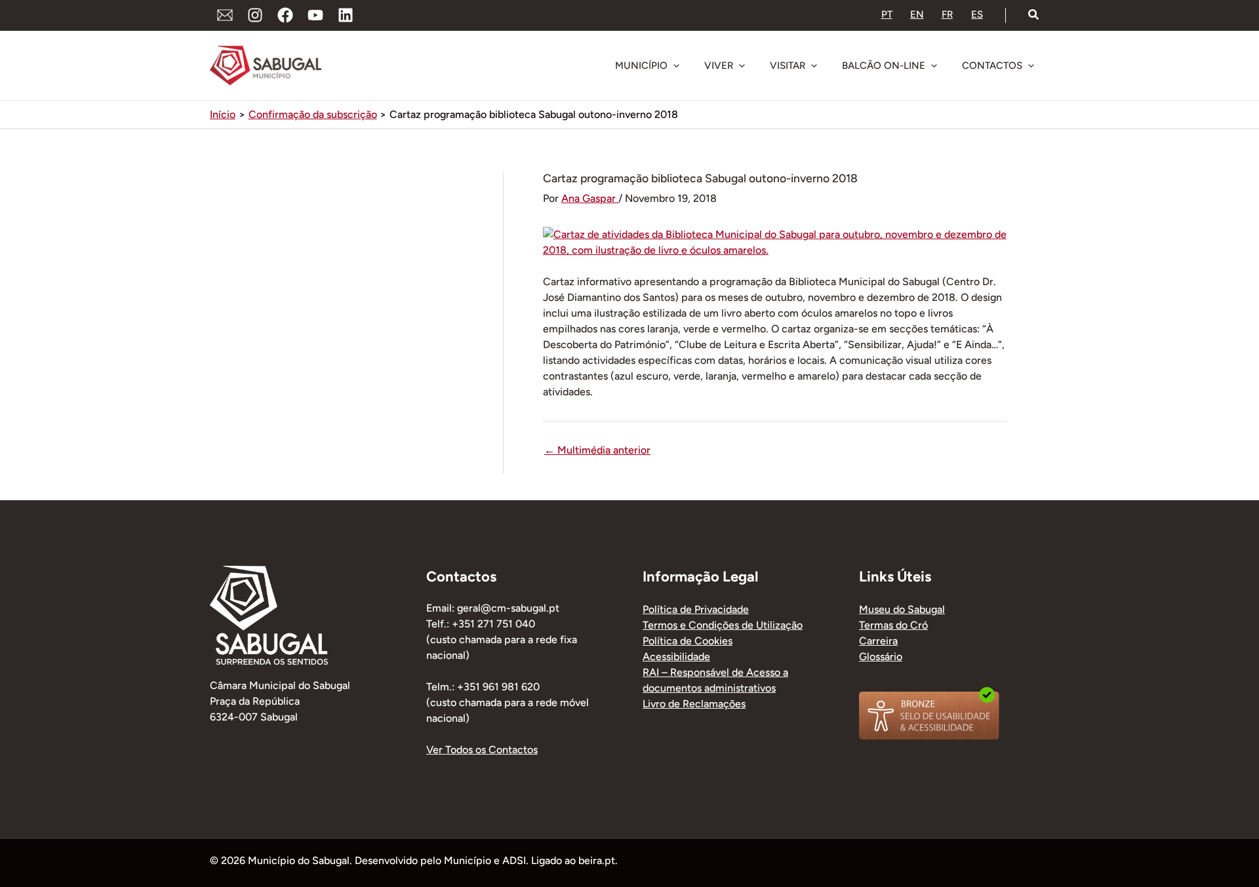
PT (886, 14)
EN (917, 14)
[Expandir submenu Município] (676, 65)
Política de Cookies (687, 641)
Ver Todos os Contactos (482, 749)
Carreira (878, 641)
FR (947, 14)
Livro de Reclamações (694, 704)
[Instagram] (255, 15)
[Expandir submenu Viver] (741, 65)
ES (977, 14)
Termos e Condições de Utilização (723, 625)
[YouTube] (315, 15)
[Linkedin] (345, 15)
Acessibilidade (676, 656)
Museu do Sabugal (902, 609)
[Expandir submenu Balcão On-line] (933, 65)
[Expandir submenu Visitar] (813, 65)
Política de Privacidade (696, 609)
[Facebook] (285, 15)
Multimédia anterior (597, 450)
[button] (1034, 15)
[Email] (225, 15)
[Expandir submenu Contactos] (1030, 65)
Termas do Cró (893, 625)
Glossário (880, 656)
